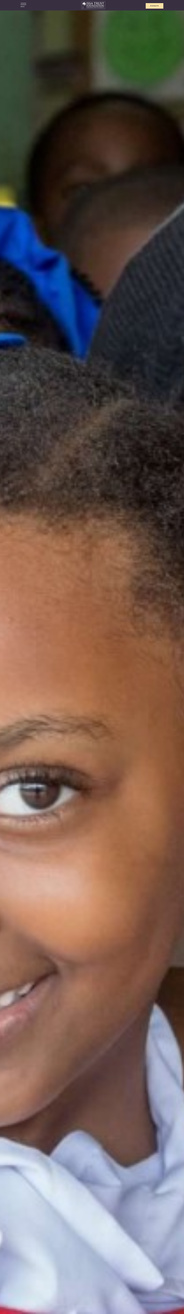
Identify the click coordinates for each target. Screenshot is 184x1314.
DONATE (154, 5)
